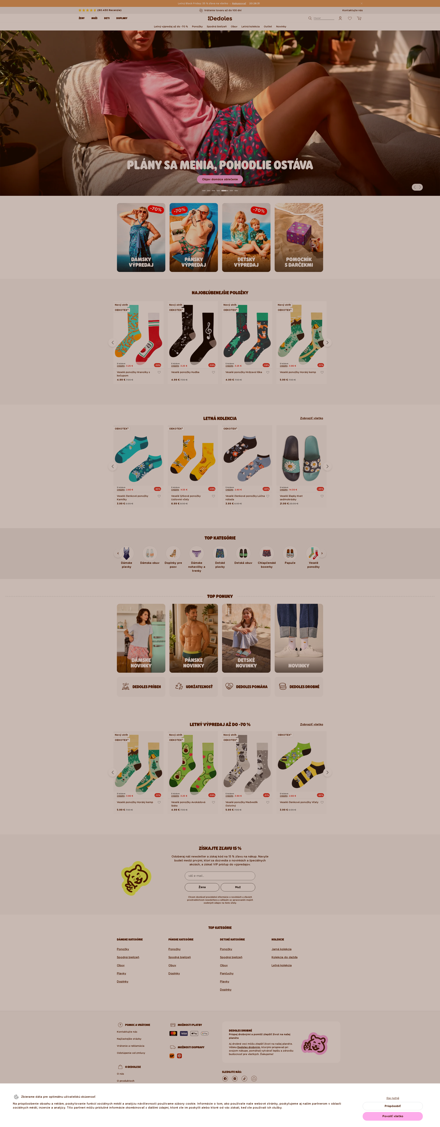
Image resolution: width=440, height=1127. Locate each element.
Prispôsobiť (393, 1106)
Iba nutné (392, 1098)
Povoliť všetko (392, 1116)
